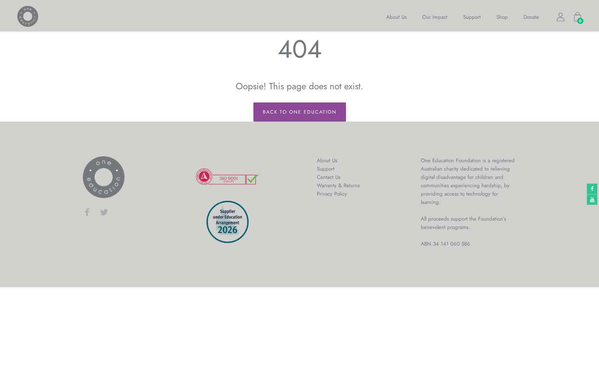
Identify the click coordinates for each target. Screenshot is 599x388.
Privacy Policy (332, 194)
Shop (502, 17)
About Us (396, 17)
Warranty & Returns (338, 185)
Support (472, 17)
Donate (531, 17)
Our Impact (435, 17)
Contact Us (328, 177)
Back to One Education (300, 111)
